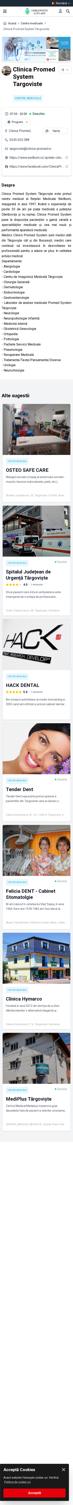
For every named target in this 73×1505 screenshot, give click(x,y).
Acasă (12, 23)
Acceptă (34, 1493)
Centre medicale (32, 23)
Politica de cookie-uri (17, 1482)
